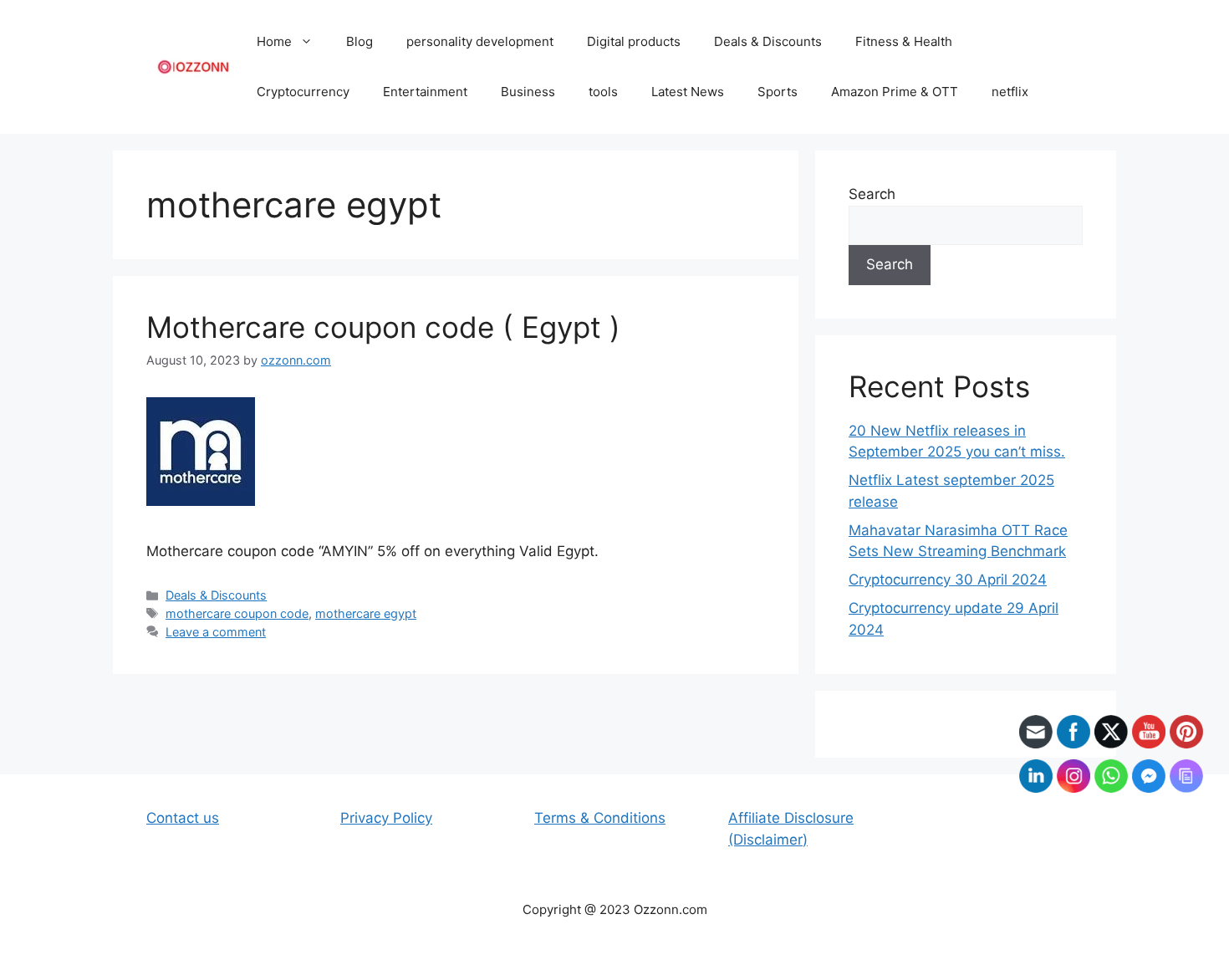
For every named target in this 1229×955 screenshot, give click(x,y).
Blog (359, 41)
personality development (479, 41)
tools (603, 92)
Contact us (182, 817)
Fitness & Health (903, 41)
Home (274, 41)
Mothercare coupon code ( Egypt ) (383, 327)
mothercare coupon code (237, 613)
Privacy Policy (386, 817)
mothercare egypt (365, 613)
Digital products (634, 41)
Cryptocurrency (303, 92)
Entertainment (425, 92)
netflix (1010, 92)
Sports (777, 92)
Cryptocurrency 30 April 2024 (948, 579)
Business (528, 92)
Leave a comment (216, 632)
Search (872, 194)
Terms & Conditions (599, 817)
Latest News (687, 92)
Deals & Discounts (768, 41)
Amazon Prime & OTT (894, 92)
